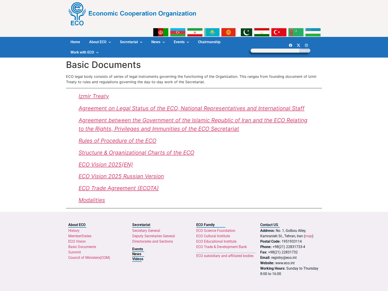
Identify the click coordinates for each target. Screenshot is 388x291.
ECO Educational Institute (216, 241)
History (73, 230)
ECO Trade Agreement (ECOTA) (119, 188)
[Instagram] (306, 45)
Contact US (269, 225)
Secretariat (129, 42)
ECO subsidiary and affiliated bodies (225, 256)
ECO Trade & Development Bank (221, 247)
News (155, 42)
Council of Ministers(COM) (89, 257)
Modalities (92, 200)
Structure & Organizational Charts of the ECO (136, 152)
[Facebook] (290, 45)
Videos (137, 259)
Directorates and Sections (152, 241)
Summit (74, 252)
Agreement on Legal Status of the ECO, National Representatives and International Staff (191, 108)
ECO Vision (77, 241)
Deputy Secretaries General (153, 236)
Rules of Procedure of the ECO (117, 140)
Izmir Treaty (94, 96)
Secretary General (146, 230)
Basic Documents (82, 247)
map (308, 236)
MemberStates (79, 236)
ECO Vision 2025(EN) (106, 164)
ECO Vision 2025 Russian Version (121, 176)
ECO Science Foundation (215, 230)
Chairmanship (209, 42)
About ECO (97, 42)
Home (75, 42)
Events (179, 42)
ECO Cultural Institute (213, 236)
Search (304, 51)
